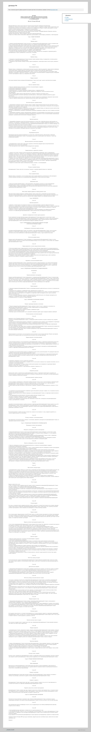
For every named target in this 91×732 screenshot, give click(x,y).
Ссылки (67, 20)
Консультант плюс (54, 9)
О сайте (67, 17)
